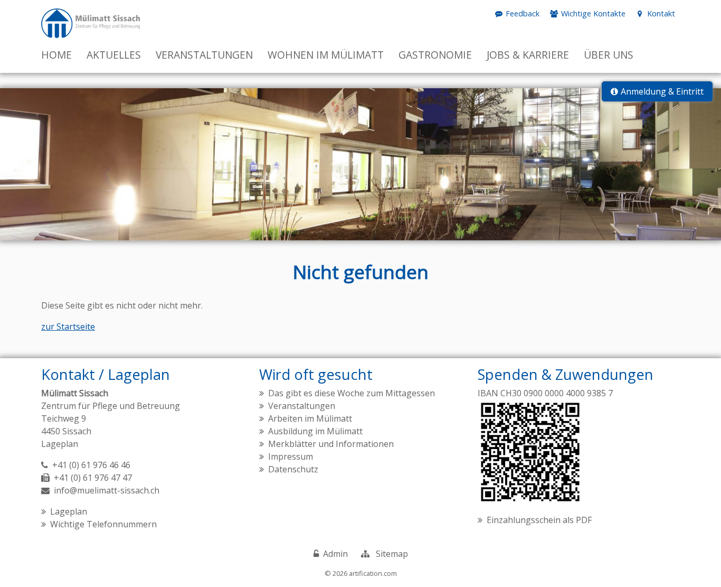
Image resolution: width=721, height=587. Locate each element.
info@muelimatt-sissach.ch (106, 490)
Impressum (290, 456)
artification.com (373, 573)
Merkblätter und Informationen (331, 444)
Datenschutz (293, 469)
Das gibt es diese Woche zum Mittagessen (351, 393)
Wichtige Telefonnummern (103, 524)
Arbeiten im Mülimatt (310, 418)
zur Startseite (68, 326)
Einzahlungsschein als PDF (539, 520)
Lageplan (59, 444)
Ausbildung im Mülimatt (315, 431)
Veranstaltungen (301, 406)
